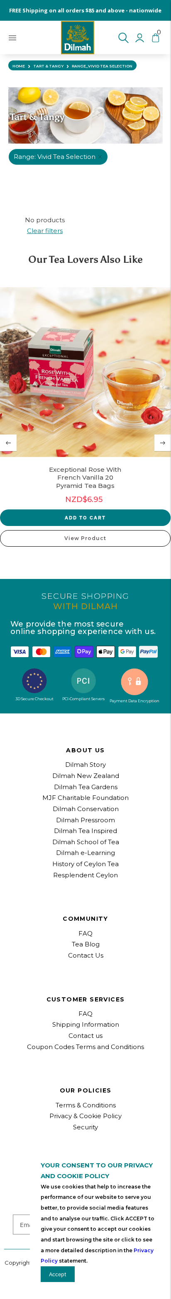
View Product (85, 538)
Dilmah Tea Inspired (85, 831)
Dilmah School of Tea (85, 842)
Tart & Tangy (48, 66)
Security (85, 1127)
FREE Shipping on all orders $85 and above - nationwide (85, 10)
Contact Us (85, 955)
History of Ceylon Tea (85, 864)
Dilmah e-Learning (85, 853)
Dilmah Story (85, 764)
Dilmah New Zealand (85, 776)
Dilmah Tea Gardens (85, 787)
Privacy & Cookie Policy (85, 1116)
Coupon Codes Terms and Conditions (85, 1047)
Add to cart (85, 517)
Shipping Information (85, 1024)
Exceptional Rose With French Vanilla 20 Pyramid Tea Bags (85, 478)
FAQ (85, 1014)
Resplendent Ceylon (85, 875)
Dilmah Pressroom (85, 820)
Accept (57, 1274)
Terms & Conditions (86, 1105)
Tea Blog (86, 944)
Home (18, 66)
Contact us (85, 1036)
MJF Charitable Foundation (85, 798)
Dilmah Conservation (86, 809)
